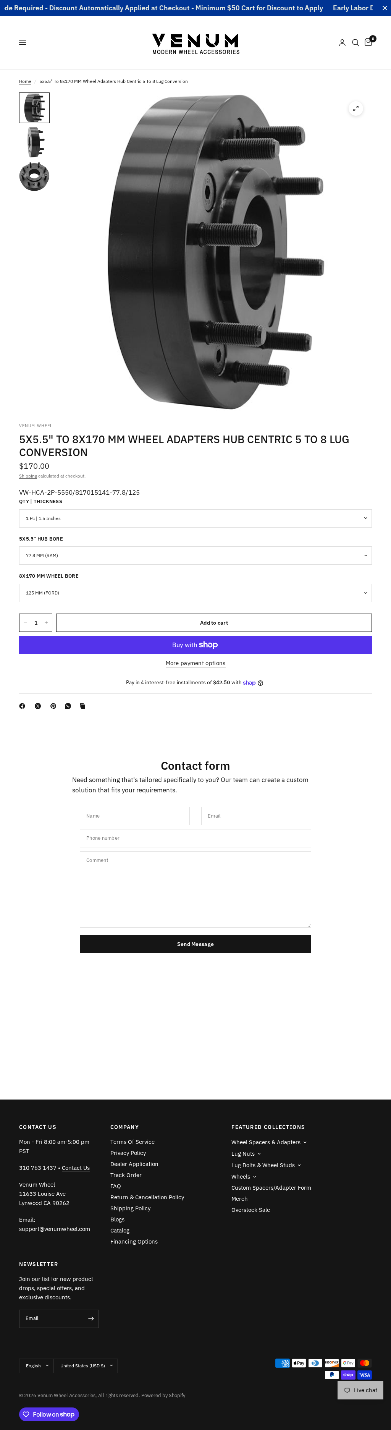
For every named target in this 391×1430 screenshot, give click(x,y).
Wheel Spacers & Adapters (266, 1142)
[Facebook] (23, 706)
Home (25, 81)
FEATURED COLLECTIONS (268, 1127)
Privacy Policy (128, 1152)
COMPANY (124, 1127)
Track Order (126, 1175)
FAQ (115, 1186)
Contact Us (76, 1167)
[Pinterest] (55, 706)
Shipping (28, 476)
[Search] (355, 43)
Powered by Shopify (163, 1395)
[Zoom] (356, 108)
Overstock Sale (250, 1209)
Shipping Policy (130, 1208)
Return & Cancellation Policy (147, 1197)
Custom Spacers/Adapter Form (271, 1187)
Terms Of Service (132, 1141)
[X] (39, 706)
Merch (239, 1198)
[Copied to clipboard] (84, 706)
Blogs (117, 1219)
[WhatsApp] (69, 706)
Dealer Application (134, 1164)
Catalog (119, 1230)
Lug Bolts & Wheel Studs (263, 1165)
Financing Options (134, 1241)
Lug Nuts (243, 1153)
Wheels (240, 1176)
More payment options (196, 663)
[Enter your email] (91, 1319)
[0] (367, 43)
